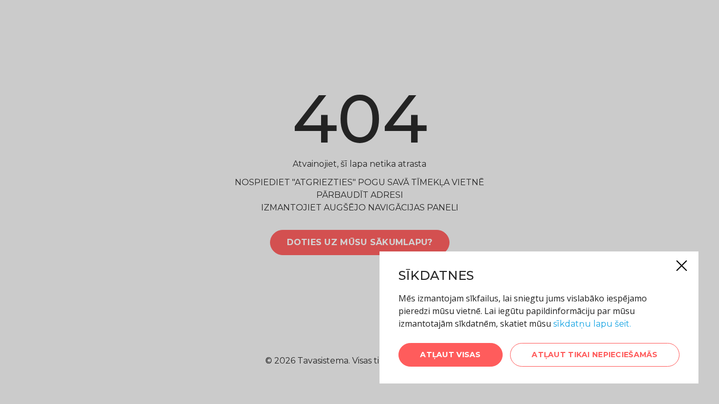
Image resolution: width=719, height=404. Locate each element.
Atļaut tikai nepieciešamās (594, 354)
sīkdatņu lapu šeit (591, 324)
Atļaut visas (450, 354)
